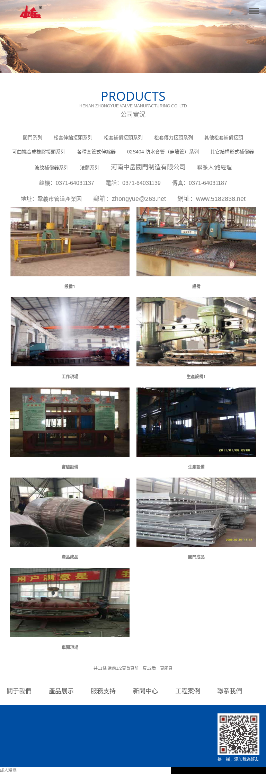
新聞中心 (145, 691)
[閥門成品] (196, 543)
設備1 (69, 287)
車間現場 (70, 647)
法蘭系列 (89, 167)
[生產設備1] (196, 363)
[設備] (196, 272)
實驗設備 (70, 467)
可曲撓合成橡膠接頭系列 (38, 151)
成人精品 (8, 770)
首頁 (130, 668)
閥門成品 (196, 557)
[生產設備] (196, 453)
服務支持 (103, 691)
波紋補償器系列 (52, 167)
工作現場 (70, 377)
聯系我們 (229, 691)
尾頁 (168, 668)
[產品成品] (70, 543)
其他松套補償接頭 (223, 137)
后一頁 (158, 668)
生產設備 (196, 467)
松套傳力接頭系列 (173, 137)
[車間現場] (70, 633)
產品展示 (61, 691)
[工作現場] (70, 363)
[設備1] (70, 272)
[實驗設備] (70, 453)
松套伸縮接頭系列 (73, 137)
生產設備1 (196, 377)
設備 (196, 287)
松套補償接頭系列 (123, 137)
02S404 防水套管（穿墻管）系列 (163, 151)
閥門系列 (32, 137)
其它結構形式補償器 (232, 151)
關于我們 (19, 691)
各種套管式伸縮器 (96, 151)
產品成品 (70, 557)
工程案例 (187, 691)
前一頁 (140, 668)
